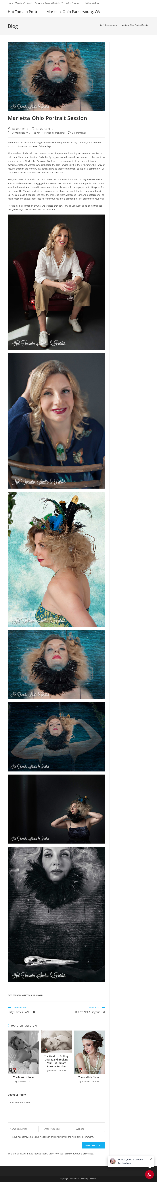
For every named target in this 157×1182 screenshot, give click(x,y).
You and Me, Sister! (89, 1077)
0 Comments (79, 132)
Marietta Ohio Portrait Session (135, 25)
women (39, 995)
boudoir (17, 995)
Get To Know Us (72, 3)
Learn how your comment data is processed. (71, 1153)
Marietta (26, 995)
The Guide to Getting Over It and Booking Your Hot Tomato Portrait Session (56, 1061)
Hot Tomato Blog (92, 3)
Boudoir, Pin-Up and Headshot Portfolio (43, 3)
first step (50, 209)
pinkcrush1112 (20, 128)
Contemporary (20, 132)
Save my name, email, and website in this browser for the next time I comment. (53, 1136)
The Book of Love (23, 1077)
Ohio (33, 995)
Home (10, 3)
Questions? (20, 3)
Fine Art (36, 132)
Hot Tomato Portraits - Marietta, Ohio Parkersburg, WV (54, 11)
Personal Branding (54, 132)
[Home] (101, 25)
